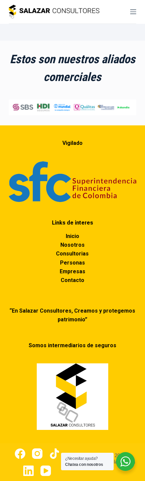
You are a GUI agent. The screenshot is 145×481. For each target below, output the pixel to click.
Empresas (72, 271)
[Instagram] (37, 453)
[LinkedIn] (28, 471)
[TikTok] (54, 453)
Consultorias (72, 253)
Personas (72, 262)
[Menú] (133, 12)
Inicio (72, 236)
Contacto (72, 280)
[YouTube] (45, 471)
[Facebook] (20, 453)
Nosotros (72, 245)
